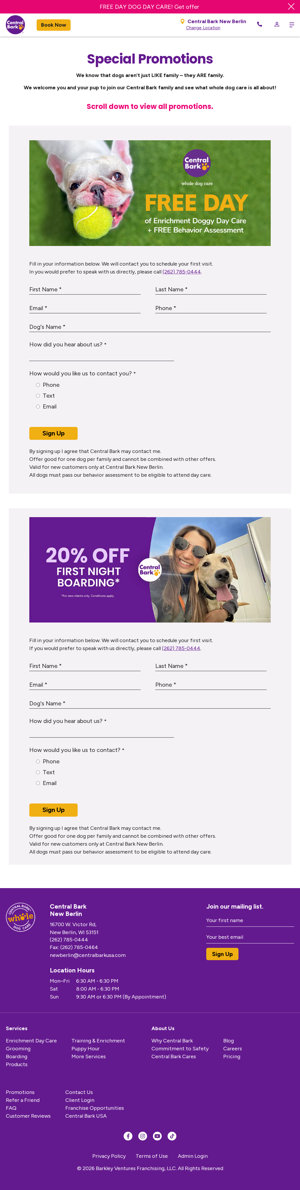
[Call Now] (259, 25)
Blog (228, 1040)
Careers (232, 1048)
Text (49, 395)
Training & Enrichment (98, 1040)
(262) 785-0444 (182, 272)
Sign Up (53, 433)
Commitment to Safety (180, 1048)
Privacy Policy (109, 1156)
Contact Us (79, 1092)
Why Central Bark (172, 1040)
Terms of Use (152, 1156)
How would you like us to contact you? (82, 373)
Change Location (203, 27)
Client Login (79, 1100)
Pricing (231, 1056)
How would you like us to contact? (77, 749)
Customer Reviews (28, 1116)
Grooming (18, 1048)
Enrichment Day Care (31, 1040)
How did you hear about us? (68, 344)
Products (17, 1064)
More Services (88, 1056)
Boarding (16, 1056)
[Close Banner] (291, 6)
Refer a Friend (23, 1100)
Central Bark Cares (173, 1056)
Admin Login (193, 1156)
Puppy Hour (85, 1048)
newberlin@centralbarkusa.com (88, 955)
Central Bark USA (86, 1116)
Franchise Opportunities (94, 1108)
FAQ (11, 1108)
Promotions (20, 1092)
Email (50, 406)
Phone (51, 384)
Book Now (53, 25)
